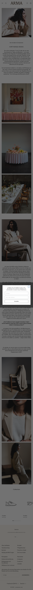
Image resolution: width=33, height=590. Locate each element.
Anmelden (16, 301)
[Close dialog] (29, 287)
